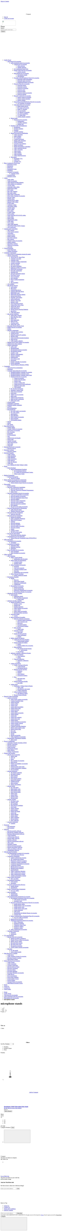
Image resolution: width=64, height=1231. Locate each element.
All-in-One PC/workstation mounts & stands (19, 254)
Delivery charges (8, 1210)
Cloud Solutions (11, 835)
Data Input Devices (9, 426)
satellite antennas (21, 67)
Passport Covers (11, 176)
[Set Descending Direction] (13, 1065)
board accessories (18, 587)
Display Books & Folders (20, 642)
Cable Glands (10, 962)
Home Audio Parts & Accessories (23, 70)
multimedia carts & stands (21, 559)
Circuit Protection (8, 248)
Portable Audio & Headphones (19, 125)
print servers (14, 762)
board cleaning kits (19, 589)
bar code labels (14, 787)
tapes (18, 662)
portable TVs (17, 161)
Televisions (14, 157)
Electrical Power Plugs (13, 967)
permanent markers (22, 675)
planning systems (18, 630)
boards (12, 578)
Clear (12, 1127)
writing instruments (16, 663)
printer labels (14, 795)
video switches (18, 154)
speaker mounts (21, 72)
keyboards (10, 433)
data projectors (11, 826)
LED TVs (16, 160)
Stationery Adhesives (22, 660)
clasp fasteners (21, 656)
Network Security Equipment (15, 512)
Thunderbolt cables (12, 220)
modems (13, 521)
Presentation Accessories (17, 586)
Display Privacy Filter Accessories (20, 940)
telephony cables (18, 928)
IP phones (13, 932)
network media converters (17, 526)
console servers (15, 333)
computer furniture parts (20, 569)
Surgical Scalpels (15, 478)
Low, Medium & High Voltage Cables (17, 465)
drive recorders (14, 878)
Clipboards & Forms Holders (21, 639)
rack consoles (14, 278)
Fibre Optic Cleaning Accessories (16, 196)
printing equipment (12, 771)
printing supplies (11, 799)
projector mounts (21, 94)
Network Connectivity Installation (16, 487)
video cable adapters (12, 224)
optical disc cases (15, 324)
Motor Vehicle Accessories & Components (15, 479)
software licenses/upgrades (14, 846)
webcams (9, 246)
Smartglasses (14, 893)
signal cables (10, 218)
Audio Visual (7, 60)
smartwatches (14, 895)
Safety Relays (11, 750)
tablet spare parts (15, 400)
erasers (16, 615)
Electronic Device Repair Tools (15, 326)
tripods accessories (15, 735)
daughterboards (15, 348)
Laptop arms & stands (20, 379)
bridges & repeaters (16, 517)
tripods (12, 733)
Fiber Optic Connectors (13, 194)
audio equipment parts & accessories (20, 63)
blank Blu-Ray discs (16, 317)
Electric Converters (12, 744)
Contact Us (7, 987)
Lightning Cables (11, 205)
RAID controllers (15, 363)
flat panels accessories (16, 946)
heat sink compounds (16, 270)
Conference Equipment (13, 856)
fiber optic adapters (12, 191)
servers (9, 421)
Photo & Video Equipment (11, 696)
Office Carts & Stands (16, 557)
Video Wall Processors (20, 155)
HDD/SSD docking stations (18, 294)
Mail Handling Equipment (21, 598)
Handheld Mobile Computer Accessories (21, 372)
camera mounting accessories (18, 722)
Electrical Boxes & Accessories (12, 447)
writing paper (14, 684)
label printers (14, 777)
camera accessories (12, 698)
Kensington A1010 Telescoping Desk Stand (16, 1106)
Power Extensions (12, 976)
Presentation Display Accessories (22, 592)
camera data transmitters (17, 707)
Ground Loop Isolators (20, 143)
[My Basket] (13, 57)
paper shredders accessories (18, 553)
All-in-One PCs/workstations (15, 367)
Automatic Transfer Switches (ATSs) (17, 742)
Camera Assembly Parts (17, 701)
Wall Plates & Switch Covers (15, 983)
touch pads (10, 444)
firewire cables (11, 197)
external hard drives (16, 290)
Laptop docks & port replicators (22, 384)
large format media (15, 792)
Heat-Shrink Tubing (12, 959)
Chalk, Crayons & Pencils (21, 665)
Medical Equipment (9, 475)
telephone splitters (18, 926)
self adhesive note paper (23, 689)
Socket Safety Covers (13, 979)
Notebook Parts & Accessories (19, 376)
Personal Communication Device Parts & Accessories (25, 902)
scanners (13, 823)
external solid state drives (17, 291)
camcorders (10, 233)
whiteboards (17, 584)
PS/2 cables (10, 211)
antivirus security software (14, 831)
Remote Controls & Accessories (22, 96)
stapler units (20, 629)
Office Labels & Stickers (20, 692)
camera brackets (15, 702)
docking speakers (18, 128)
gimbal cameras (11, 242)
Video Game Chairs (19, 474)
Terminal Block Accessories (14, 981)
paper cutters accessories (20, 611)
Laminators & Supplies (13, 544)
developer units (15, 801)
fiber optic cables (11, 193)
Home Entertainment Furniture (19, 469)
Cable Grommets (11, 964)
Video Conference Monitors (18, 871)
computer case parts (16, 258)
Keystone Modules (12, 971)
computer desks (18, 562)
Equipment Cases (11, 169)
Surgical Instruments (12, 477)
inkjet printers (14, 775)
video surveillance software (14, 849)
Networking (7, 484)
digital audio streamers (20, 140)
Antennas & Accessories (20, 64)
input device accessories (13, 430)
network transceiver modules (18, 503)
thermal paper (14, 798)
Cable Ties (10, 463)
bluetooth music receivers (24, 81)
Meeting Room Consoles (17, 866)
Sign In (6, 17)
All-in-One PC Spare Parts (18, 257)
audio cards (14, 347)
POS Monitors (14, 415)
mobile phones (14, 886)
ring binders (20, 651)
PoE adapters (14, 505)
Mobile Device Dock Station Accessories (18, 342)
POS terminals (14, 418)
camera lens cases (15, 719)
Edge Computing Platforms (18, 518)
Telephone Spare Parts (20, 925)
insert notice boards (19, 581)
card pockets (24, 650)
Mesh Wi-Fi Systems (16, 520)
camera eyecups (15, 710)
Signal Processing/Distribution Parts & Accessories (27, 102)
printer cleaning (15, 808)
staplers (19, 636)
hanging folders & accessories (25, 645)
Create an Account (9, 18)
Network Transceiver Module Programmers (22, 490)
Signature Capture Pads (17, 390)
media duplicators (15, 299)
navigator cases (18, 901)
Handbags (10, 170)
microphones (20, 76)
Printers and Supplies (9, 753)
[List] (43, 1025)
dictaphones (17, 127)
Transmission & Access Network (16, 536)
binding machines (18, 606)
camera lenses (14, 720)
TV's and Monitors (9, 935)
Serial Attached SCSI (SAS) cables (16, 215)
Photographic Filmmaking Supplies (16, 738)
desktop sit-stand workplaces (18, 938)
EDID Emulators (18, 142)
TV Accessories (21, 110)
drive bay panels (15, 264)
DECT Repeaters (18, 922)
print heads (13, 807)
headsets (16, 130)
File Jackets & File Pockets (24, 648)
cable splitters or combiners (14, 184)
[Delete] (17, 1136)
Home (5, 466)
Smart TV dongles (22, 109)
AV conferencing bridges (17, 859)
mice (8, 436)
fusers (12, 759)
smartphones (14, 887)
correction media (15, 614)
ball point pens (21, 678)
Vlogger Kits (17, 914)
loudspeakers (20, 121)
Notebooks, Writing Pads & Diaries (23, 686)
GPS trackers (14, 881)
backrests (16, 566)
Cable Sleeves (11, 460)
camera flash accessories (17, 713)
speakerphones (14, 869)
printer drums (14, 810)
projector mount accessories (24, 93)
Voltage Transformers (13, 751)
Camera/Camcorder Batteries (18, 726)
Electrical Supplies (9, 453)
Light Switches (11, 747)
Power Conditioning (9, 741)
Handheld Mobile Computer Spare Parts (21, 375)
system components (12, 345)
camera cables (14, 704)
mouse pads (10, 439)
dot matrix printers (15, 774)
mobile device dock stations (14, 344)
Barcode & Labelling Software (15, 832)
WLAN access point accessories (19, 506)
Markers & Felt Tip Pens (20, 669)
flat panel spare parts (16, 944)
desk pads (19, 632)
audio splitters (17, 136)
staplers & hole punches (20, 633)
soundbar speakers (22, 122)
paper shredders (15, 551)
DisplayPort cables (12, 188)
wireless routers (15, 530)
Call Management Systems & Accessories (18, 853)
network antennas (15, 523)
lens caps (13, 730)
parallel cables (11, 208)
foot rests (16, 571)
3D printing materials (16, 772)
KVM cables (10, 203)
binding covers (18, 604)
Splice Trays (14, 491)
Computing (7, 366)
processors (13, 360)
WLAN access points (16, 532)
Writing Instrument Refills (21, 681)
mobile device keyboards (13, 438)
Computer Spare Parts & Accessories (17, 370)
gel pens (19, 680)
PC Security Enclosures (17, 388)
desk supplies (17, 627)
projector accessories (22, 88)
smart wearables (11, 892)
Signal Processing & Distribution (19, 133)
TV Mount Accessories (23, 112)
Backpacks (10, 166)
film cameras (10, 239)
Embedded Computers (13, 403)
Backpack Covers (12, 164)
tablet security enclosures (17, 399)
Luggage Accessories (12, 172)
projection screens (22, 87)
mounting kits (14, 272)
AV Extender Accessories (24, 103)
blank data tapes (15, 320)
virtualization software (13, 850)
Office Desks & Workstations (18, 560)
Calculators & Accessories (14, 541)
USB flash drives (15, 312)
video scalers (17, 151)
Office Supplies (8, 554)
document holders (22, 624)
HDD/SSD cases (15, 293)
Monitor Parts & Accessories (14, 937)
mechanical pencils (22, 668)
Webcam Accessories (12, 245)
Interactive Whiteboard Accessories (23, 590)
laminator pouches (15, 547)
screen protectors (18, 910)
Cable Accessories (12, 181)
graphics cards (14, 353)
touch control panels (16, 952)
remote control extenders (23, 99)
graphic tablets (11, 427)
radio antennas (21, 66)
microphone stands (22, 75)
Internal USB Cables (12, 202)
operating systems (12, 844)
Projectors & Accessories (20, 119)
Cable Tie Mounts (12, 462)
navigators (13, 883)
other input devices (12, 442)
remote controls (21, 100)
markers (19, 672)
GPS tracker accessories (20, 899)
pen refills (19, 683)
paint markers (20, 674)
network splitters (15, 499)
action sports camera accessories (19, 699)
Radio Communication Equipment (16, 889)
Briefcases (10, 167)
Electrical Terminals (12, 968)
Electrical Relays (11, 745)
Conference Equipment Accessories (20, 863)
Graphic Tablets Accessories (14, 429)
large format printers (16, 778)
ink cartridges (14, 804)
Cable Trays (10, 955)
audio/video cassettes (16, 315)
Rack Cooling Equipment (17, 279)
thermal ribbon (14, 819)
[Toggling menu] (1, 25)
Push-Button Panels (12, 748)
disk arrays (13, 288)
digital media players (22, 106)
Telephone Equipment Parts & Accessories (22, 920)
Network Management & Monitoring (17, 508)
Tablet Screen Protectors (17, 397)
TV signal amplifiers (22, 113)
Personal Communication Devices (16, 884)
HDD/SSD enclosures (16, 269)
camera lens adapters (16, 717)
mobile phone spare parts (20, 908)
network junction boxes (17, 488)
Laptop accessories (19, 378)
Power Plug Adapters (12, 977)
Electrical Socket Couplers (14, 958)
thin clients (10, 424)
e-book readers (11, 402)
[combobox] (8, 30)
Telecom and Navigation (10, 852)
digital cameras (11, 236)
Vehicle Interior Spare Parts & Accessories (22, 482)
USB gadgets (17, 387)
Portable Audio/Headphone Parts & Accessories (26, 78)
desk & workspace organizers (22, 618)
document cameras (12, 237)
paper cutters (17, 609)
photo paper (14, 739)
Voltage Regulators (12, 251)
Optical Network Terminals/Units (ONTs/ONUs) (23, 538)
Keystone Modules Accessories (15, 973)
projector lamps (21, 91)
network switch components (18, 500)
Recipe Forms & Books (20, 695)
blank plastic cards (15, 789)
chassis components (12, 255)
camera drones (11, 234)
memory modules (15, 355)
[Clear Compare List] (14, 1223)
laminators (13, 548)
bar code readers (15, 412)
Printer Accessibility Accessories (19, 763)
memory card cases (16, 300)
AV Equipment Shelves (20, 471)
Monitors (9, 949)
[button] (3, 1052)
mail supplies (14, 595)
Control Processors (19, 139)
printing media (11, 786)
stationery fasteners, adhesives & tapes (21, 653)
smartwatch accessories (17, 919)
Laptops (9, 406)
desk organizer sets (22, 621)
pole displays (14, 414)
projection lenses (21, 85)
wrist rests (10, 445)
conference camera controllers (18, 862)
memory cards (14, 302)
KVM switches (11, 485)
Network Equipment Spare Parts (19, 497)
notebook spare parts (19, 385)
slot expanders (14, 282)
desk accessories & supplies (18, 617)
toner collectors (15, 820)
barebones (10, 369)
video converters (18, 149)
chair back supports (19, 568)
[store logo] (9, 25)
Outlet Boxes (10, 974)
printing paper (14, 796)
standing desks (18, 563)
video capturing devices (20, 148)
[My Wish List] (13, 44)
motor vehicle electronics (13, 877)
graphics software (12, 840)
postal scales (20, 599)
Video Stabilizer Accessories (18, 736)
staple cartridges (15, 817)
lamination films (15, 545)
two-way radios (15, 890)
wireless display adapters (23, 116)
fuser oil (13, 757)
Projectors (6, 825)
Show (2, 1114)
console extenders (15, 263)
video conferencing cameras (18, 872)
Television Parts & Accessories (22, 104)
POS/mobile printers (16, 420)
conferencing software (13, 837)
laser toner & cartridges (17, 805)
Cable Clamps (11, 454)
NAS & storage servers (17, 303)
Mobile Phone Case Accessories (22, 905)
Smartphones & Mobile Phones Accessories (25, 913)
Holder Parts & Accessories (14, 327)
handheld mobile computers (14, 405)
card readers (14, 287)
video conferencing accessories (19, 929)
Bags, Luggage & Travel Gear (12, 163)
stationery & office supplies (14, 601)
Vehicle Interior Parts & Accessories (16, 481)
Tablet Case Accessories (17, 394)
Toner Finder (7, 989)
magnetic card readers (16, 297)
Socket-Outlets (11, 980)
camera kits (14, 716)
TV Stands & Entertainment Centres (23, 472)
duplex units (14, 756)
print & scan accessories (13, 754)
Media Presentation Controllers (22, 146)
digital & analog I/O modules (18, 335)
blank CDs (13, 318)
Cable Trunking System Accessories (16, 956)
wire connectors (11, 227)
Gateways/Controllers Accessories (20, 494)
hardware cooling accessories (18, 267)
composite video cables (13, 187)
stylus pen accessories (16, 391)
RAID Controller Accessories (18, 361)
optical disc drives (15, 306)
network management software (15, 841)
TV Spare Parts (21, 115)
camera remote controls (17, 723)
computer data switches (17, 332)
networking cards (15, 358)
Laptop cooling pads (19, 382)
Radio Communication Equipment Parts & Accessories (25, 916)
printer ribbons (14, 814)
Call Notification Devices (17, 854)
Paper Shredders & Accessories (15, 550)
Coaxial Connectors (12, 965)
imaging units (14, 802)
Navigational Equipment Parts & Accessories (22, 898)
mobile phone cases (19, 907)
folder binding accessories (21, 608)
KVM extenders (11, 435)
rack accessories (15, 276)
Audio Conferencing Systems (18, 857)
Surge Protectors (11, 249)
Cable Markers (11, 457)
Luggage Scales (15, 173)
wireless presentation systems (18, 875)
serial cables (10, 217)
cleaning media (15, 323)
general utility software (13, 838)
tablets (9, 423)
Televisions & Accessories (14, 61)
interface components (12, 330)
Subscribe (19, 1213)
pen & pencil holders (22, 626)
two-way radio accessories (21, 917)
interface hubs (14, 336)
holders (9, 329)
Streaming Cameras (12, 243)
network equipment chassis (18, 273)
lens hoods (13, 732)
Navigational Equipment (13, 880)
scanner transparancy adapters (18, 768)
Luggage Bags (11, 175)
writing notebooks (22, 690)
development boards (16, 351)
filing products (18, 647)
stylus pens (13, 393)
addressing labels (18, 596)
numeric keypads (11, 441)
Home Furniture (11, 468)
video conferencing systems (18, 874)
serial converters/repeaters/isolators (20, 338)
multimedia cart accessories (21, 572)
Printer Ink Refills (15, 811)
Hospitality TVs (18, 158)
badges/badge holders (23, 641)
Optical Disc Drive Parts (17, 305)
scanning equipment (12, 822)
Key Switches (11, 432)
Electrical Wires (11, 970)
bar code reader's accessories (18, 411)
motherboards (14, 357)
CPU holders (10, 284)
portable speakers (18, 131)
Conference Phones (16, 865)
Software (6, 829)
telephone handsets (19, 923)
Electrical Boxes (11, 448)
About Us (6, 986)
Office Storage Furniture (17, 574)
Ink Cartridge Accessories (17, 760)
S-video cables (11, 212)
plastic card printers (16, 784)
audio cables (10, 179)
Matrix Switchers (18, 145)
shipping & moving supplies (14, 593)
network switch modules (17, 502)
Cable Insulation (11, 456)
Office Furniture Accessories (18, 565)
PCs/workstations (11, 408)
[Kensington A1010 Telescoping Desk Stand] (10, 1109)
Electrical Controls (9, 450)
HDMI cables (10, 199)
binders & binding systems (18, 602)
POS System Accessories (17, 417)
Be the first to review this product (13, 1108)
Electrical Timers (11, 451)
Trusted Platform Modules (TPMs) (20, 364)
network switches (15, 527)
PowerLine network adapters (18, 535)
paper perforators (21, 635)
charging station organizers (24, 620)
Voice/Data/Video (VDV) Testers (16, 226)
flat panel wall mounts (23, 107)
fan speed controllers (16, 266)
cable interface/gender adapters (15, 182)
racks (12, 281)
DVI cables (10, 190)
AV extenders (17, 137)
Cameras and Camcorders (11, 229)
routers (12, 529)
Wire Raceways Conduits (10, 953)
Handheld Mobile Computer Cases (20, 373)
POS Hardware (11, 409)
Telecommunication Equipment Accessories (18, 896)
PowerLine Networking (13, 533)
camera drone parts (16, 708)
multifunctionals (15, 781)
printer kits (13, 813)
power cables (10, 209)
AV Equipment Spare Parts (21, 69)
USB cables (10, 221)
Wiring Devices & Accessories (12, 961)
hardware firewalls (15, 514)
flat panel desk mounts (16, 943)
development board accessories (19, 350)
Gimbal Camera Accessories (14, 240)
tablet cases (14, 396)
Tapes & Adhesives (19, 659)
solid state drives (15, 308)
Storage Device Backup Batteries (19, 309)
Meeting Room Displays (17, 868)
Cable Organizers (11, 459)
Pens (15, 677)
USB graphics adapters (17, 341)
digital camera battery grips (18, 728)
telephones (13, 934)
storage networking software (14, 847)
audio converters (18, 134)
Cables (6, 178)
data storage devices (12, 285)
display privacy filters (16, 941)
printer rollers (14, 816)
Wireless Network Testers (17, 511)
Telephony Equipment (13, 931)
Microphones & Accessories (21, 73)
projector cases (21, 90)
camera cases (14, 705)
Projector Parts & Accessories (22, 84)
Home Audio (14, 118)
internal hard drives (16, 296)
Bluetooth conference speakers (19, 860)
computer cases (15, 260)
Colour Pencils (21, 666)
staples (19, 657)
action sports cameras (12, 231)
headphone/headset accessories (25, 82)
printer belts (14, 765)
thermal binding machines (21, 612)
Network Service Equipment (14, 515)
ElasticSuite (59, 1215)
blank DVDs (14, 321)
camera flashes (14, 714)
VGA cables (10, 223)
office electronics (8, 539)
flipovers (16, 580)
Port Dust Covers (15, 275)
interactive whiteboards (20, 583)
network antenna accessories (18, 496)
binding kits (17, 605)
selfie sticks (17, 911)
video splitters (17, 152)
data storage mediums (13, 314)
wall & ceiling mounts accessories (19, 947)
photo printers (14, 783)
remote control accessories (24, 97)
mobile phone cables (19, 904)
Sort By (3, 1044)
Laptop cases (17, 381)
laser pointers (10, 828)
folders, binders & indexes (17, 638)
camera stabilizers (15, 725)
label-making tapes (15, 790)
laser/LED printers (15, 780)
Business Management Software (15, 834)
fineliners (19, 671)
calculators (13, 542)
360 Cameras (10, 230)
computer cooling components (18, 261)
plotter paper (14, 793)
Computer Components (10, 252)
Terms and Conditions (10, 1209)
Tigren (42, 1215)
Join (18, 1188)
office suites (10, 843)
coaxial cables (11, 185)
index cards (20, 687)
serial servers (14, 339)
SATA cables (10, 214)
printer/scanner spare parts (17, 766)
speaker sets (20, 124)
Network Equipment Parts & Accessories (18, 493)
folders (19, 644)
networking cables (12, 206)
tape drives (13, 311)
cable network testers (16, 509)
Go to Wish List (5, 1176)
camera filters (14, 711)
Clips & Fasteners (18, 654)
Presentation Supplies (13, 577)
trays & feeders (15, 769)
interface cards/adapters (17, 354)
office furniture (11, 556)
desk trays (20, 623)
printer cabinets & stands (20, 575)
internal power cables (12, 200)
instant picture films (16, 729)
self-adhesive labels (22, 693)
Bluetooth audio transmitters (24, 79)
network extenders (15, 524)
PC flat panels (14, 950)
